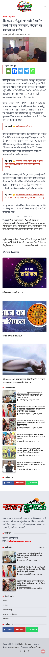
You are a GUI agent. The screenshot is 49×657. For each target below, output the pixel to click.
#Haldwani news (16, 220)
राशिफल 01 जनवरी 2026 (13, 292)
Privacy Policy (7, 609)
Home (5, 600)
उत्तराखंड (5, 17)
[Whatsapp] (32, 71)
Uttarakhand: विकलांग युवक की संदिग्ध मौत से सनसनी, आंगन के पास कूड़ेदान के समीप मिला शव (24, 380)
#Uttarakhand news (35, 223)
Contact (5, 605)
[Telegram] (26, 71)
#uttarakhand (20, 223)
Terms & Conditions (10, 614)
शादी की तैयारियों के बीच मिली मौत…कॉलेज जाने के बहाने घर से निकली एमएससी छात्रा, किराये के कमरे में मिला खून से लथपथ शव (31, 409)
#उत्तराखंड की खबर (9, 226)
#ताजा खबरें (38, 229)
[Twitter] (20, 71)
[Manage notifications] (43, 651)
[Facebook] (14, 71)
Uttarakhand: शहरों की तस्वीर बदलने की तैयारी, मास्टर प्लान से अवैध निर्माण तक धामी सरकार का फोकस (29, 395)
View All (42, 547)
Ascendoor (14, 647)
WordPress (36, 647)
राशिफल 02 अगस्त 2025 (12, 335)
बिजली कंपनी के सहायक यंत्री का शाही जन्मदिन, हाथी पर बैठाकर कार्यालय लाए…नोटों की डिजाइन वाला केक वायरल (31, 423)
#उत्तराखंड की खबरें (24, 226)
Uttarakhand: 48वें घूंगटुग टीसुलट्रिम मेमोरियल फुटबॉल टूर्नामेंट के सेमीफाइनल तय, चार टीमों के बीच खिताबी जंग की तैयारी (30, 450)
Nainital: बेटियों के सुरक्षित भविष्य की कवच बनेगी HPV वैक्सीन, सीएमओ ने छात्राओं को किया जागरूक (31, 436)
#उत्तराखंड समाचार (26, 229)
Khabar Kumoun (25, 644)
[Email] (8, 71)
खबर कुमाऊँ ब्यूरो (9, 34)
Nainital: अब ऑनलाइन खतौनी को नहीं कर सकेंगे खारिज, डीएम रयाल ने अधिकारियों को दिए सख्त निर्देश (31, 464)
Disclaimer (6, 618)
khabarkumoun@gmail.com (19, 541)
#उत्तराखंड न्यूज (12, 229)
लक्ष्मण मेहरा (22, 400)
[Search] (44, 6)
